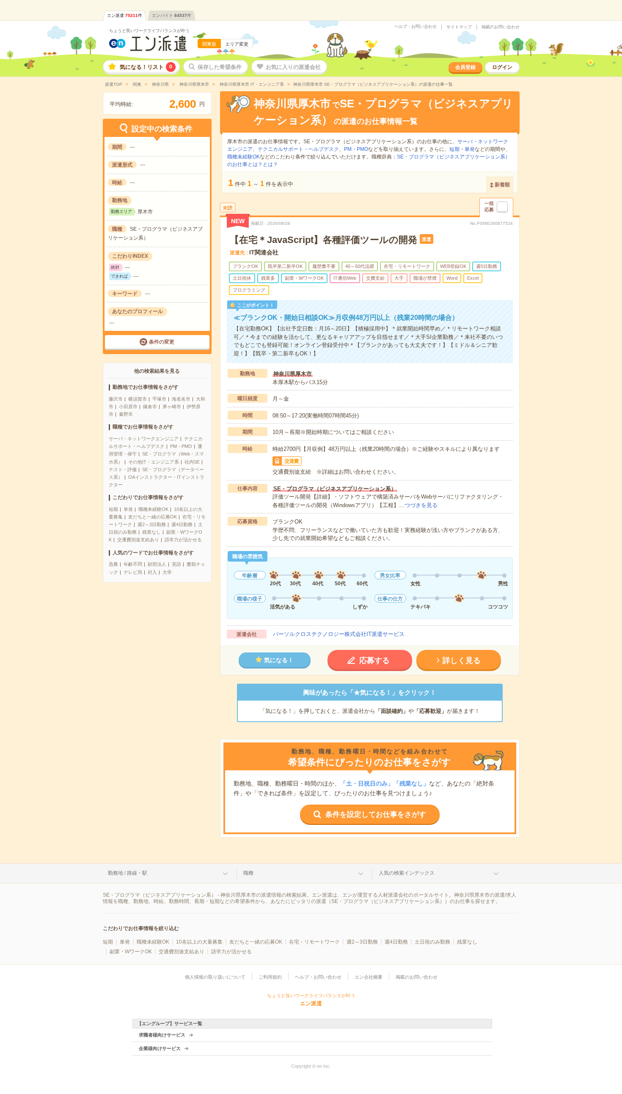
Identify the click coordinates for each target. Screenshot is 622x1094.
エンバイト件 (171, 15)
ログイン (502, 67)
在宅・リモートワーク (314, 942)
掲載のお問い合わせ (501, 27)
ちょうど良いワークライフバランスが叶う (149, 30)
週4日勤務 (182, 524)
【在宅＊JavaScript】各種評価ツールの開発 (323, 240)
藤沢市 (116, 398)
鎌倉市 (150, 406)
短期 (113, 509)
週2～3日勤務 (152, 524)
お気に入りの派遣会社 (293, 67)
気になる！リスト (146, 67)
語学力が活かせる (183, 539)
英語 (176, 564)
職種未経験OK (153, 509)
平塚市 (159, 398)
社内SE (192, 461)
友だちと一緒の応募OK (152, 516)
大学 (167, 572)
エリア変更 (236, 43)
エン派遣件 (124, 15)
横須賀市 (137, 398)
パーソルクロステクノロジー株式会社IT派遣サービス (339, 634)
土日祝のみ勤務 (432, 942)
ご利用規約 (270, 976)
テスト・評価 (123, 469)
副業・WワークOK (131, 952)
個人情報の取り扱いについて (215, 976)
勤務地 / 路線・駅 (127, 873)
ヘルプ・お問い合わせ (415, 27)
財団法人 (157, 564)
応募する (374, 660)
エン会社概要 (369, 976)
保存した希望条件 (220, 67)
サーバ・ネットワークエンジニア (144, 438)
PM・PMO (181, 446)
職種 (248, 873)
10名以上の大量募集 (199, 942)
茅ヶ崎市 (171, 406)
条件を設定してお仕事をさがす (375, 814)
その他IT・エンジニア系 (153, 461)
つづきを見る (421, 505)
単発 (128, 509)
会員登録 (465, 67)
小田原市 (128, 406)
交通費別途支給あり (138, 539)
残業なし (151, 532)
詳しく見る (462, 660)
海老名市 (181, 398)
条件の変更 (161, 342)
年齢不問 (133, 564)
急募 (113, 564)
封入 (152, 572)
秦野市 (126, 414)
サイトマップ (459, 27)
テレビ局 (133, 572)
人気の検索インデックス (407, 873)
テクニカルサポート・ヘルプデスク (298, 149)
